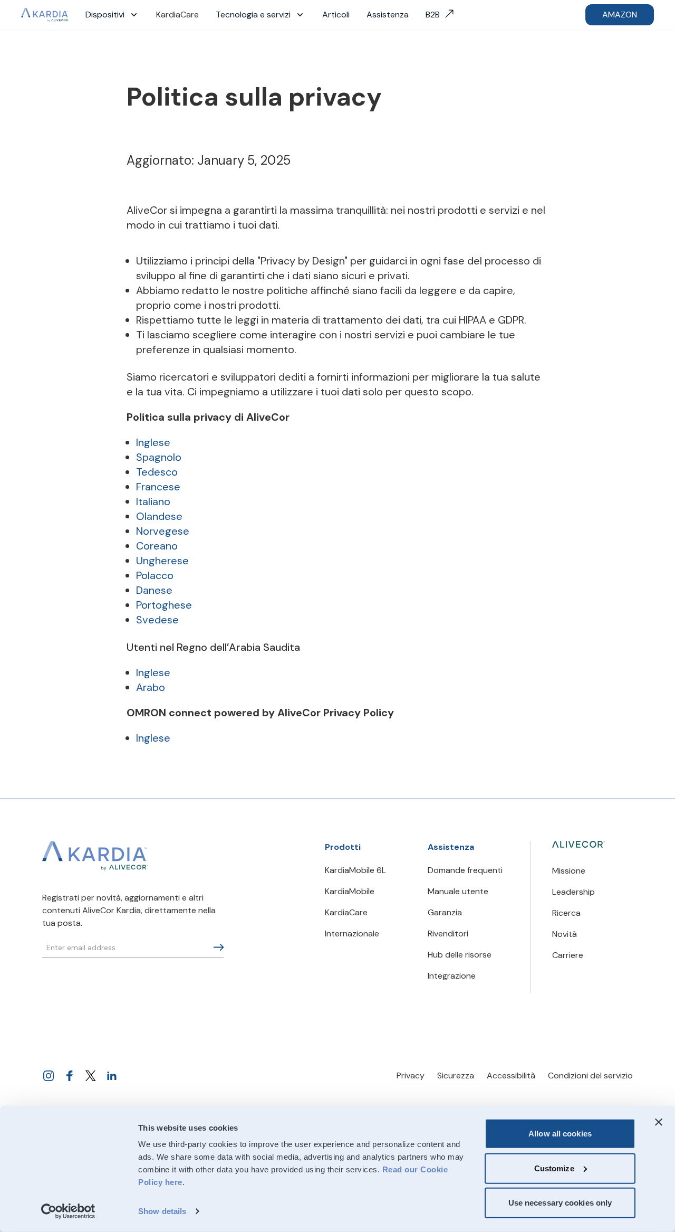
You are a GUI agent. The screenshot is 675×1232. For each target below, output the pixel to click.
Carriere (567, 955)
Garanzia (445, 912)
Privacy (411, 1075)
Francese (158, 487)
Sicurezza (455, 1075)
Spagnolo (158, 457)
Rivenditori (448, 933)
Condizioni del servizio (590, 1075)
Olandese (159, 516)
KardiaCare (177, 14)
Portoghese (164, 605)
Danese (154, 590)
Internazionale (352, 933)
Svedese (157, 620)
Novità (564, 934)
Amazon (619, 14)
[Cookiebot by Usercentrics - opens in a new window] (68, 1211)
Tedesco (157, 472)
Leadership (573, 891)
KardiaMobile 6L (355, 870)
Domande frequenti (465, 870)
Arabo (150, 687)
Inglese (153, 442)
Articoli (336, 14)
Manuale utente (458, 891)
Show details (162, 1211)
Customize (554, 1167)
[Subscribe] (218, 947)
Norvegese (162, 531)
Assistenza (388, 14)
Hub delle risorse (459, 954)
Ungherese (162, 560)
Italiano (153, 501)
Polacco (154, 575)
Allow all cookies (560, 1133)
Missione (568, 870)
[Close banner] (658, 1122)
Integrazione (452, 975)
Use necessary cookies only (560, 1202)
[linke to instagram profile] (48, 1075)
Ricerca (566, 912)
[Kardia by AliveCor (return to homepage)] (95, 855)
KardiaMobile (349, 891)
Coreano (157, 546)
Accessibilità (511, 1075)
